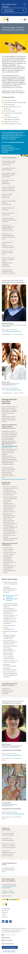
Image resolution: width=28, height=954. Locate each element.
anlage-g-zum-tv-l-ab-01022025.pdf (12, 599)
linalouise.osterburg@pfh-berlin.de (15, 813)
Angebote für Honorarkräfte (11, 121)
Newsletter (5, 917)
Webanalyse (7, 937)
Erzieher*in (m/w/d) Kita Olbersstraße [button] (8, 208)
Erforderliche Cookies (9, 935)
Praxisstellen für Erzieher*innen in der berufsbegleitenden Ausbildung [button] (7, 691)
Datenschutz (5, 910)
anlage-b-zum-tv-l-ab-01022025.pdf (12, 596)
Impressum (5, 912)
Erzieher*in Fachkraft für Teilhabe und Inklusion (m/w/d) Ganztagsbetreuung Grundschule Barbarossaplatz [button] (8, 262)
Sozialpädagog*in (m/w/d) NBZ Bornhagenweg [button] (8, 169)
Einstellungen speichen (9, 951)
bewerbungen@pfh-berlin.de (13, 389)
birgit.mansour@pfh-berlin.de (13, 755)
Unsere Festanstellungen (10, 100)
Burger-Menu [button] (25, 19)
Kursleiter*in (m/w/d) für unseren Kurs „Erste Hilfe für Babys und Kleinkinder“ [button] (9, 845)
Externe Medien (8, 940)
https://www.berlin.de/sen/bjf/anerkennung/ (13, 479)
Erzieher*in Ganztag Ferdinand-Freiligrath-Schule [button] (7, 252)
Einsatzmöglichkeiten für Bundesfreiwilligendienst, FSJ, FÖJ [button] (8, 869)
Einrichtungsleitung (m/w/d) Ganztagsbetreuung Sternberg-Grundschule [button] (8, 245)
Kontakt (4, 914)
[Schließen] (24, 4)
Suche (22, 19)
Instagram (4, 892)
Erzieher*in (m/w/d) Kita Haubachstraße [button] (8, 213)
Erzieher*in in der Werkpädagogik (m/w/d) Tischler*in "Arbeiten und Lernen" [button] (8, 236)
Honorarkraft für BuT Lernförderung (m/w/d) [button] (8, 839)
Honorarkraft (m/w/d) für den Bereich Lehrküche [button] (8, 834)
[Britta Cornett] (14, 361)
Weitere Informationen (8, 943)
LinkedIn (12, 892)
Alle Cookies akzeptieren (9, 947)
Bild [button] (25, 741)
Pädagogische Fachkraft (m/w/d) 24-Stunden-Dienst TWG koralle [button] (9, 220)
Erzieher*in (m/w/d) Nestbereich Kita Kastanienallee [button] (7, 195)
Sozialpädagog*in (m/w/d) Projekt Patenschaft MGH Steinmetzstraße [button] (8, 175)
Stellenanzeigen (6, 908)
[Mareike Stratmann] (14, 303)
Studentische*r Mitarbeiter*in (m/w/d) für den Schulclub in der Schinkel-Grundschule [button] (9, 853)
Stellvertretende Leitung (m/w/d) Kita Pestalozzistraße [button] (8, 182)
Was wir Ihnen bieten (9, 111)
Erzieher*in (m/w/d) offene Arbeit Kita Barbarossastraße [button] (9, 202)
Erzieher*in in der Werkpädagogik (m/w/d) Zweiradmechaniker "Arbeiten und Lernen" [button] (8, 228)
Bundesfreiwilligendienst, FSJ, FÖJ (13, 123)
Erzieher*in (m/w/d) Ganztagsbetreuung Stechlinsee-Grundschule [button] (8, 271)
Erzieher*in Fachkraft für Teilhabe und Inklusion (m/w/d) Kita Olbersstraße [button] (8, 188)
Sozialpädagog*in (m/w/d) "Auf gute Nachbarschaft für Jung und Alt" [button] (8, 162)
